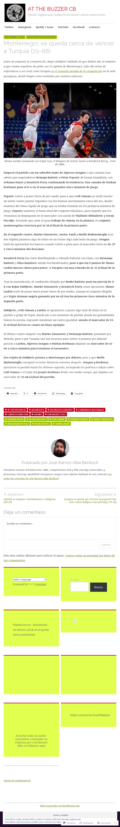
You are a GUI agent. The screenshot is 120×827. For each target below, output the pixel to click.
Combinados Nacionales (91, 410)
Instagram (24, 27)
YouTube (63, 27)
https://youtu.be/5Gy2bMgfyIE (90, 715)
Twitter (9, 27)
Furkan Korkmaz (79, 419)
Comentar (106, 544)
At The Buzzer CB (17, 410)
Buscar (74, 579)
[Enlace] (75, 621)
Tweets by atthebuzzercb (17, 780)
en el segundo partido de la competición (76, 71)
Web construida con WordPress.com (59, 805)
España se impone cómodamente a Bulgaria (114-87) (30, 498)
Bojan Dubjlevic (37, 419)
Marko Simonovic (103, 419)
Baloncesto (38, 410)
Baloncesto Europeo (61, 410)
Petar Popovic (42, 424)
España (38, 414)
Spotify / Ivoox (44, 27)
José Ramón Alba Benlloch (41, 37)
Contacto (94, 27)
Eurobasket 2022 (57, 414)
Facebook (79, 27)
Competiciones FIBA (18, 414)
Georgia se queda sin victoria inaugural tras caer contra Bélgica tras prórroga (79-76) (90, 498)
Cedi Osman (58, 419)
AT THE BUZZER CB (52, 9)
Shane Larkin (62, 424)
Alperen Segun (15, 419)
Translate (40, 584)
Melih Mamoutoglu (18, 424)
